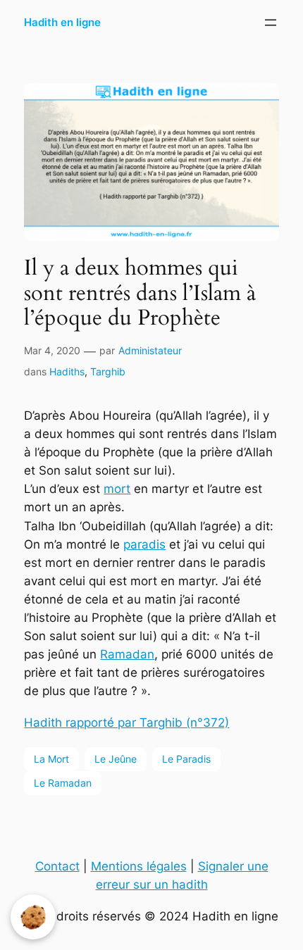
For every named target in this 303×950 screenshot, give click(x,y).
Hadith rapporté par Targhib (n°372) (126, 722)
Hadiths (67, 371)
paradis (144, 544)
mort (117, 489)
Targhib (107, 371)
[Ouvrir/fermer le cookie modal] (33, 916)
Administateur (150, 350)
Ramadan (127, 654)
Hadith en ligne (62, 22)
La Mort (51, 759)
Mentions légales (139, 866)
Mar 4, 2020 (52, 350)
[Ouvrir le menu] (270, 22)
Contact (57, 866)
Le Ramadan (63, 783)
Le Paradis (186, 759)
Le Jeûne (115, 759)
